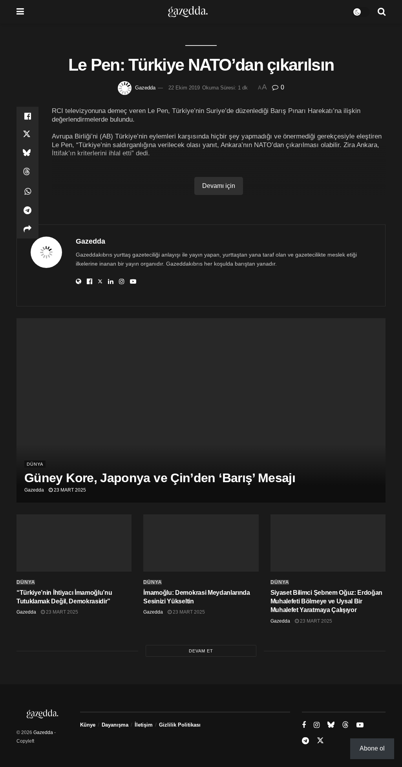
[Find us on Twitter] (320, 740)
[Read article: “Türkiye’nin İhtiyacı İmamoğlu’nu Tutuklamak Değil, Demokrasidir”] (74, 543)
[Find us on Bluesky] (330, 725)
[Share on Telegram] (27, 210)
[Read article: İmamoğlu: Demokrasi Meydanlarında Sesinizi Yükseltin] (200, 543)
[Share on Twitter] (27, 135)
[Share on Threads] (27, 172)
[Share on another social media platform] (27, 229)
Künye (87, 725)
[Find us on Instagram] (317, 725)
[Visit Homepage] (187, 12)
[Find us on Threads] (345, 725)
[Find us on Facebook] (304, 725)
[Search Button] (382, 12)
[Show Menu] (20, 12)
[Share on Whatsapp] (27, 191)
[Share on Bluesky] (27, 153)
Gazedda (145, 88)
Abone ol (372, 748)
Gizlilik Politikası (180, 725)
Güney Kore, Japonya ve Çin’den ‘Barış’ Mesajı (159, 478)
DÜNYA (35, 464)
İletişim (144, 725)
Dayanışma (115, 725)
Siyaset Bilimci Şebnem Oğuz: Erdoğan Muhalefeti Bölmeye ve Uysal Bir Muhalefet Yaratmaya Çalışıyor (326, 601)
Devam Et (201, 651)
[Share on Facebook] (27, 116)
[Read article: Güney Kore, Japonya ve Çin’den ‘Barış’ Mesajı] (201, 410)
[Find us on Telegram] (305, 740)
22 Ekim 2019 (184, 88)
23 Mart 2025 (69, 490)
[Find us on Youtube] (360, 725)
